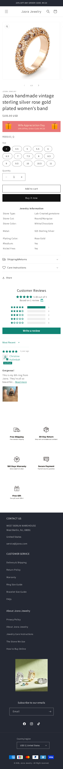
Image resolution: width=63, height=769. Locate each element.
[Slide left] (24, 85)
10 (28, 163)
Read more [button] (21, 381)
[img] (10, 351)
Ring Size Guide (14, 584)
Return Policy (13, 569)
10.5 (39, 163)
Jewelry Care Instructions (19, 634)
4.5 (17, 148)
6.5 (7, 156)
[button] (6, 11)
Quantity (6, 170)
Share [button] (9, 277)
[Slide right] (38, 85)
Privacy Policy (13, 619)
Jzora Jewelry (26, 763)
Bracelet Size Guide (16, 591)
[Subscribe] (49, 711)
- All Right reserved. (40, 763)
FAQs (8, 599)
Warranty (11, 577)
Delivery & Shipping (16, 562)
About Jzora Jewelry (17, 626)
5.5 (37, 148)
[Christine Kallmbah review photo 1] (10, 394)
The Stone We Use (15, 641)
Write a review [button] (31, 330)
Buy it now (31, 197)
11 (51, 163)
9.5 (17, 163)
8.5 (49, 156)
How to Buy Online (16, 648)
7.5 (28, 156)
